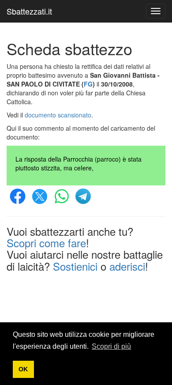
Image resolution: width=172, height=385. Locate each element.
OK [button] (23, 369)
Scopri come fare (46, 242)
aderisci (127, 266)
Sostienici (75, 266)
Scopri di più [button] (111, 346)
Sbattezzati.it (29, 11)
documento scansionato (58, 114)
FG (88, 83)
